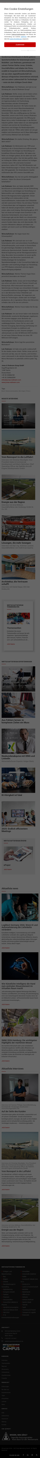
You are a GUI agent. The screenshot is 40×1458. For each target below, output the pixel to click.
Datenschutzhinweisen (18, 34)
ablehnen (24, 36)
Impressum (24, 50)
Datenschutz (32, 50)
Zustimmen (20, 45)
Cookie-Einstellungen (15, 39)
